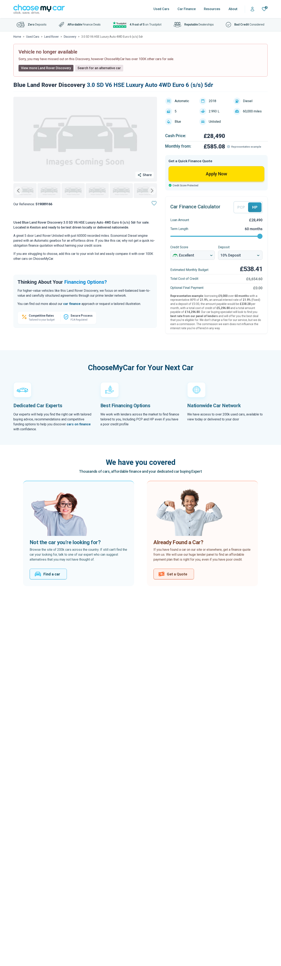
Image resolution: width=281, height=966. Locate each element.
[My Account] (252, 9)
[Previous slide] (18, 191)
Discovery (70, 36)
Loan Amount (179, 220)
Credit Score (179, 247)
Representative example (246, 146)
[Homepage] (39, 9)
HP (254, 207)
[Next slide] (152, 191)
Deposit (224, 247)
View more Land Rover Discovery (46, 68)
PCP (241, 207)
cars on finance (79, 424)
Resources (212, 9)
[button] (25, 190)
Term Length (179, 229)
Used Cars (161, 9)
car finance (72, 304)
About (233, 9)
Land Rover (51, 36)
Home (17, 36)
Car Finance (187, 9)
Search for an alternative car (99, 68)
